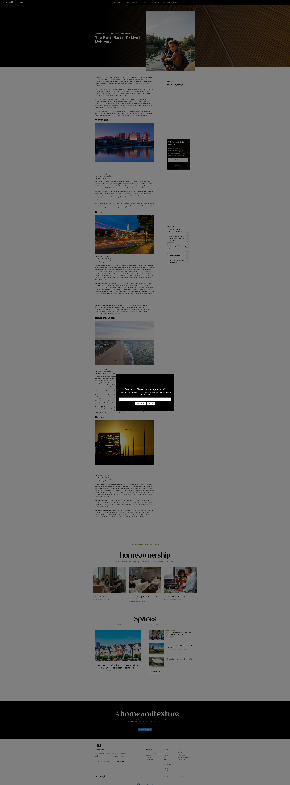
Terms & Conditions (150, 407)
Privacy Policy (158, 407)
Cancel (151, 404)
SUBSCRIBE (140, 404)
